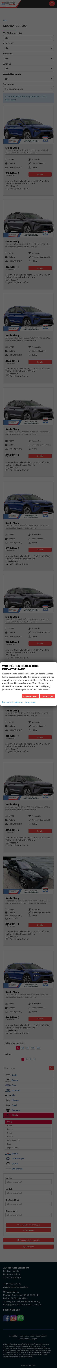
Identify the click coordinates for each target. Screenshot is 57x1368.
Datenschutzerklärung (12, 702)
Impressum (30, 702)
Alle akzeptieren (30, 696)
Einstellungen (47, 696)
